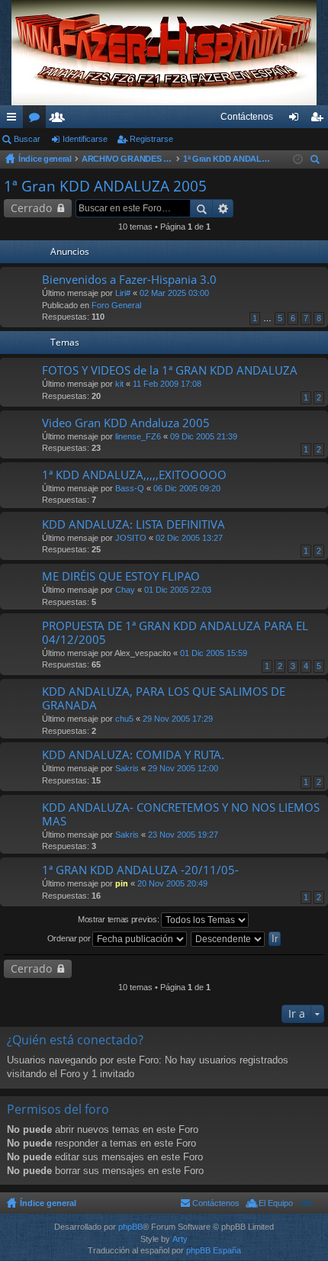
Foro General (116, 305)
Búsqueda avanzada (223, 208)
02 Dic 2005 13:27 (189, 537)
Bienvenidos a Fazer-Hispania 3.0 (129, 279)
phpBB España (213, 1250)
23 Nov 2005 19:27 (183, 834)
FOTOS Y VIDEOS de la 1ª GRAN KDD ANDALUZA (169, 370)
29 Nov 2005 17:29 (178, 718)
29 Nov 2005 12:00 (183, 768)
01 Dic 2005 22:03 (177, 589)
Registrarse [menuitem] (319, 119)
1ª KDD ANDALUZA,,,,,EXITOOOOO (134, 475)
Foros (37, 119)
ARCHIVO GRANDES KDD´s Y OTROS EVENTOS (127, 158)
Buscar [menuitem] (316, 161)
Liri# (122, 293)
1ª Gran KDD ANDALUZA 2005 (229, 158)
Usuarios (60, 119)
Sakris (127, 768)
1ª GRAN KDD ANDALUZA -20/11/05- (140, 870)
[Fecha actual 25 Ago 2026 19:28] (298, 159)
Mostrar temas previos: (119, 919)
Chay (125, 589)
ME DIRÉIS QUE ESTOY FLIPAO (121, 576)
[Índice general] (164, 52)
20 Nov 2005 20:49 (172, 883)
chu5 (124, 718)
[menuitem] (246, 116)
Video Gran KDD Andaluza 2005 (126, 423)
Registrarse (151, 138)
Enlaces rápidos (14, 119)
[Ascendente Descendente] (228, 939)
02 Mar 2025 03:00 (174, 293)
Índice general (45, 158)
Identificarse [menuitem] (296, 119)
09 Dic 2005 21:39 (203, 436)
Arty (180, 1238)
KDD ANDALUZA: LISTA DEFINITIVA (133, 524)
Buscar (27, 138)
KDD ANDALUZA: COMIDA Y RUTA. (133, 755)
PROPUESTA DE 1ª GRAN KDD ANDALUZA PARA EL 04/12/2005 (175, 633)
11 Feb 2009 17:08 (167, 383)
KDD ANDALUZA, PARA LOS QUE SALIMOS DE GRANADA (163, 698)
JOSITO (130, 537)
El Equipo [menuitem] (276, 1203)
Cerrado (31, 208)
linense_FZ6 (138, 436)
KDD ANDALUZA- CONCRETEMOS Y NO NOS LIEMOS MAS (181, 814)
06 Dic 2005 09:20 (186, 488)
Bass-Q (129, 488)
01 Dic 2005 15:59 (213, 653)
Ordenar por (69, 938)
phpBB (130, 1226)
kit (119, 383)
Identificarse (85, 138)
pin (121, 883)
